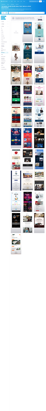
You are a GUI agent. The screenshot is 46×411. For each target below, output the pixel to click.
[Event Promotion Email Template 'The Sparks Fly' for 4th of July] (16, 138)
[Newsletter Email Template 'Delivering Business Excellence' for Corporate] (39, 117)
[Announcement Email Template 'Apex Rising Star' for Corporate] (16, 180)
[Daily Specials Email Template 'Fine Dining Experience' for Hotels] (27, 180)
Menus (8, 4)
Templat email (3, 4)
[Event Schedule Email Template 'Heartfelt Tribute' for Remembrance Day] (16, 159)
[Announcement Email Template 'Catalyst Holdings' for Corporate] (27, 53)
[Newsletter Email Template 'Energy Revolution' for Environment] (39, 159)
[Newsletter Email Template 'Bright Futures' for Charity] (39, 74)
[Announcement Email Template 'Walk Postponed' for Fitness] (27, 32)
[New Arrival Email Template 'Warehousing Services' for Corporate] (27, 96)
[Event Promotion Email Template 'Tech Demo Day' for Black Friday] (16, 96)
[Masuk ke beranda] (3, 1)
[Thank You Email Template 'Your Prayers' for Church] (39, 223)
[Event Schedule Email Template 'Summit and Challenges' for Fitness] (27, 74)
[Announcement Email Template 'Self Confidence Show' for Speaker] (16, 223)
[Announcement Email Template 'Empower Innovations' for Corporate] (39, 32)
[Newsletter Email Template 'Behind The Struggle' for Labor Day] (27, 117)
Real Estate (12, 4)
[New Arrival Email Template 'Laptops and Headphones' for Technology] (39, 138)
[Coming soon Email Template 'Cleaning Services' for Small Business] (16, 202)
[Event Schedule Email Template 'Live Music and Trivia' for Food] (16, 117)
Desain (3, 12)
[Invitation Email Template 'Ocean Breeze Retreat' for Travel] (27, 223)
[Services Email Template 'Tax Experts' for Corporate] (39, 202)
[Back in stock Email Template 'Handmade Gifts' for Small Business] (16, 74)
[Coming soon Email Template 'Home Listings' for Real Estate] (16, 244)
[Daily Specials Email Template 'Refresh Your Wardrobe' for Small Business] (16, 53)
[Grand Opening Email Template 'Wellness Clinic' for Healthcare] (39, 53)
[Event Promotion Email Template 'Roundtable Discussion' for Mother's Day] (39, 96)
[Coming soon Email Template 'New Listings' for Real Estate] (39, 180)
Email (6, 12)
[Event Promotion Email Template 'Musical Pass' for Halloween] (27, 202)
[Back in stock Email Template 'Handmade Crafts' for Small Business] (27, 159)
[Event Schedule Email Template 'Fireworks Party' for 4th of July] (27, 138)
